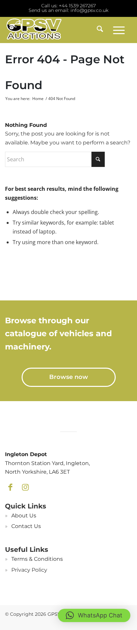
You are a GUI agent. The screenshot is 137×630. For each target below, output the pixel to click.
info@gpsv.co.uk (89, 10)
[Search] (97, 30)
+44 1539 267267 (77, 6)
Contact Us (26, 526)
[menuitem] (97, 30)
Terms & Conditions (37, 559)
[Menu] (119, 30)
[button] (94, 615)
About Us (23, 515)
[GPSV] (56, 30)
